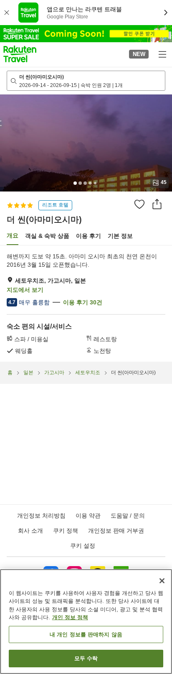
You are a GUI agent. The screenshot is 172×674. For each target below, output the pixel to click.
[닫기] (162, 581)
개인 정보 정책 (70, 617)
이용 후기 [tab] (88, 235)
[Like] (139, 204)
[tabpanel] (86, 303)
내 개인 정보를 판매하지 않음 (86, 634)
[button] (19, 54)
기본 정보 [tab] (120, 235)
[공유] (157, 204)
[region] (86, 621)
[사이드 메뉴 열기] (162, 54)
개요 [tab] (12, 235)
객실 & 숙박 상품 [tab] (47, 235)
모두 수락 (86, 658)
